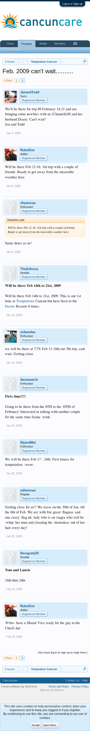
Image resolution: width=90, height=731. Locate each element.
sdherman (28, 490)
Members (60, 43)
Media (43, 43)
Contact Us (73, 680)
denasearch (29, 379)
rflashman (28, 203)
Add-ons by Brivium (52, 689)
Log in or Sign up (72, 3)
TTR (37, 348)
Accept (36, 725)
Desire (10, 306)
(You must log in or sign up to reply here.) (63, 652)
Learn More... (50, 725)
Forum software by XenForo (19, 686)
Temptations (25, 300)
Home (10, 43)
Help (85, 680)
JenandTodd (29, 92)
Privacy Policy (80, 686)
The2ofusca (29, 269)
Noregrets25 (29, 553)
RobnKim (27, 150)
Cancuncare (10, 680)
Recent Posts (12, 50)
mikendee (27, 332)
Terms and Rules (58, 686)
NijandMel (28, 442)
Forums (27, 43)
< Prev (8, 80)
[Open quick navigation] (84, 61)
